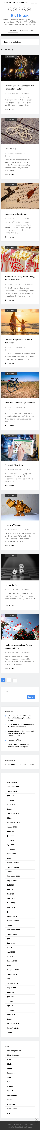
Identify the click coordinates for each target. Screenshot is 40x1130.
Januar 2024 (11, 858)
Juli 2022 (10, 939)
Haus (9, 1060)
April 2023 (11, 898)
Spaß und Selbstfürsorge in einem (20, 402)
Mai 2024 (10, 840)
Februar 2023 (12, 907)
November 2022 (13, 921)
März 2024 (11, 849)
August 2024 (12, 827)
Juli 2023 (10, 885)
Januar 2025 (11, 809)
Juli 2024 (10, 831)
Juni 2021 (10, 997)
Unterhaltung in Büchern (16, 214)
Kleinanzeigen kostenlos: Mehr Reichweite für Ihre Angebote (19, 745)
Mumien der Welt (9, 2)
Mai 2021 (10, 1001)
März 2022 (11, 957)
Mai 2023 (10, 894)
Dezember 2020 (13, 1024)
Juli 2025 (10, 796)
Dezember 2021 (13, 970)
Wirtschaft (11, 1104)
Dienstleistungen (13, 1055)
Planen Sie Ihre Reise (14, 465)
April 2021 (11, 1006)
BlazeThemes (27, 1127)
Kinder (9, 1064)
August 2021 (12, 988)
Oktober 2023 (12, 872)
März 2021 (11, 1010)
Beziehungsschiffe (14, 1051)
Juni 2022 (11, 943)
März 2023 (11, 903)
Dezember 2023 (13, 863)
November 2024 (13, 813)
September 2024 (13, 822)
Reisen (9, 1082)
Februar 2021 (12, 1015)
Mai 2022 (10, 948)
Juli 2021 (10, 992)
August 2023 (12, 881)
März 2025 (11, 805)
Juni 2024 (11, 836)
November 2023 (13, 867)
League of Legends (13, 525)
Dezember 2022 (13, 916)
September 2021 (13, 983)
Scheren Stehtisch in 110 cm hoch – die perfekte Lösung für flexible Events (20, 718)
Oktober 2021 (12, 979)
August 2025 (12, 791)
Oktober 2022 (12, 925)
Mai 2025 (10, 800)
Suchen (6, 691)
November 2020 (13, 1028)
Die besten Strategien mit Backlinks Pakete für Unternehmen (21, 726)
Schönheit (11, 1086)
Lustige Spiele (11, 585)
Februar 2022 (12, 961)
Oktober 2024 (12, 818)
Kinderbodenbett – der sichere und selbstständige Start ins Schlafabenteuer (21, 733)
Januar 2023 (11, 912)
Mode (9, 1077)
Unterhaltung (10, 56)
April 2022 (11, 952)
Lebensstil (11, 1073)
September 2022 (13, 930)
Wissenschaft (12, 1109)
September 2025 (13, 787)
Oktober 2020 (12, 1032)
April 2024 (11, 845)
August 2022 (12, 934)
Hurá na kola (10, 149)
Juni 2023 (11, 890)
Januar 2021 (11, 1019)
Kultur (9, 1069)
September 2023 (13, 876)
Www (9, 1113)
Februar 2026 (12, 782)
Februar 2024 (12, 854)
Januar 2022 (12, 965)
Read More (9, 109)
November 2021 (13, 974)
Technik (10, 1091)
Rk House (20, 15)
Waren (9, 1100)
